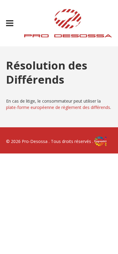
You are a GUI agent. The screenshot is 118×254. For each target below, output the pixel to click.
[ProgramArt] (100, 141)
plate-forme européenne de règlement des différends (58, 107)
